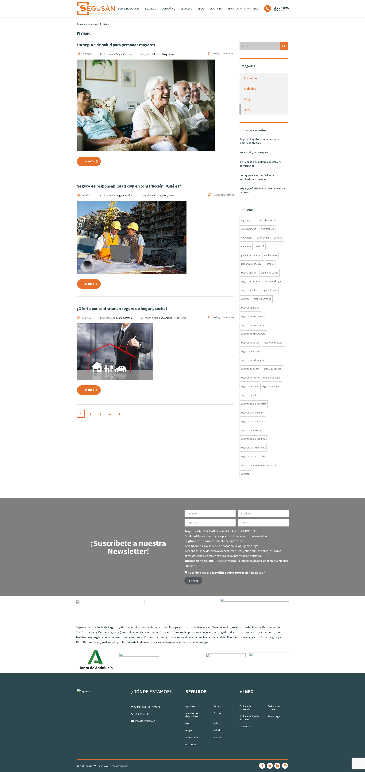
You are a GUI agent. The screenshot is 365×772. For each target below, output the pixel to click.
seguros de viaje (249, 386)
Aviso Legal (274, 716)
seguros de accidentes (252, 325)
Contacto (216, 8)
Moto (188, 723)
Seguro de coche (269, 272)
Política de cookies (274, 708)
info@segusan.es (145, 721)
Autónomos (191, 737)
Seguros (150, 8)
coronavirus (263, 237)
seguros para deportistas (254, 438)
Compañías (168, 8)
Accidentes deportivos (191, 715)
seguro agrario (248, 272)
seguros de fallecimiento (253, 360)
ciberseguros (267, 229)
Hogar (188, 730)
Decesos (218, 706)
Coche (217, 713)
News (247, 109)
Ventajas (186, 8)
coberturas (246, 237)
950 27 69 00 (141, 714)
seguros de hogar (250, 368)
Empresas (219, 737)
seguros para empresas (253, 447)
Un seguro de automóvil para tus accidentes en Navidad (259, 177)
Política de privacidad (246, 708)
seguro (270, 264)
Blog (201, 8)
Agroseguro (247, 220)
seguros (245, 299)
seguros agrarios (262, 299)
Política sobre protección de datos (239, 572)
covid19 (278, 237)
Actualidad (251, 78)
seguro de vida (269, 290)
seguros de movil (250, 377)
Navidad (260, 246)
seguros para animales (252, 412)
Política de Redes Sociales (249, 718)
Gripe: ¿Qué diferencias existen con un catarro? (262, 190)
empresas (246, 246)
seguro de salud (249, 290)
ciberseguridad (248, 229)
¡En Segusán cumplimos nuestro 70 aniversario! (260, 163)
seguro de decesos (250, 281)
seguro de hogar (273, 281)
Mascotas (190, 744)
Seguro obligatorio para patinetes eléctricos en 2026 (260, 141)
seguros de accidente (252, 316)
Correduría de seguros (87, 23)
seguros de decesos (273, 342)
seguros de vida (249, 395)
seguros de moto (272, 368)
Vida (215, 723)
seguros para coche (251, 430)
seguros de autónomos (253, 334)
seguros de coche (250, 342)
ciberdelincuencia (267, 220)
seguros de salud (271, 377)
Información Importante (243, 8)
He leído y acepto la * (226, 572)
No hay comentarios (223, 53)
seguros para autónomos (254, 421)
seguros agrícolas (250, 307)
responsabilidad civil (251, 264)
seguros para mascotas (253, 456)
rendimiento (270, 255)
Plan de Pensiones (250, 255)
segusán (245, 473)
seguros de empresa (251, 351)
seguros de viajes (270, 386)
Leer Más (88, 161)
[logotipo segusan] (96, 8)
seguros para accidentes (253, 403)
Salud (216, 730)
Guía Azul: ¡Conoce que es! (255, 152)
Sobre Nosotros (128, 8)
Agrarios (190, 706)
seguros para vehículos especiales (258, 465)
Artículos (250, 88)
